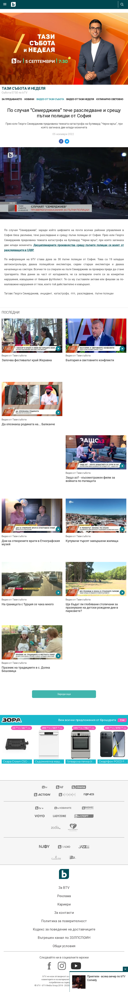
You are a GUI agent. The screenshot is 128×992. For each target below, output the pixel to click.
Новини (29, 99)
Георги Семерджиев (26, 293)
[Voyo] (39, 764)
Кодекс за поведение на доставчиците (64, 878)
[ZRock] (73, 805)
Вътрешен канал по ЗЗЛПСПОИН (64, 886)
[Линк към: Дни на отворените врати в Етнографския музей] (96, 477)
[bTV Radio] (64, 795)
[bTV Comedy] (59, 735)
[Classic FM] (56, 806)
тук (122, 668)
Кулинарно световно (109, 99)
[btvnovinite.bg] (63, 756)
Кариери (64, 853)
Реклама (64, 844)
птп (73, 293)
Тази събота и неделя (23, 88)
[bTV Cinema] (78, 735)
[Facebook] (49, 912)
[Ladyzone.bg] (59, 764)
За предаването (12, 99)
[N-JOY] (44, 795)
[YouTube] (76, 912)
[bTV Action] (42, 743)
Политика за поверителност (64, 869)
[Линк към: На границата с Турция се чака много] (96, 540)
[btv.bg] (45, 735)
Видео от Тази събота (50, 99)
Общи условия (64, 894)
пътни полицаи (104, 293)
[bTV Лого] (64, 822)
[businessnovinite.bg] (88, 756)
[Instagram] (62, 912)
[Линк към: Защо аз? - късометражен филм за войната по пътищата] (32, 477)
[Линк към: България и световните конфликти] (96, 349)
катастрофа (61, 293)
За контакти (64, 861)
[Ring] (89, 743)
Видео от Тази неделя (80, 99)
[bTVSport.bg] (84, 764)
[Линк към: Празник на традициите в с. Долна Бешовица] (96, 604)
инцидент (46, 293)
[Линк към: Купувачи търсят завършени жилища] (32, 540)
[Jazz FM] (83, 795)
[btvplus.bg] (39, 756)
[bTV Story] (67, 743)
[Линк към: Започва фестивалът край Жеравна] (32, 349)
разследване (85, 293)
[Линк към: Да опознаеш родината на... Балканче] (32, 412)
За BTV (64, 836)
